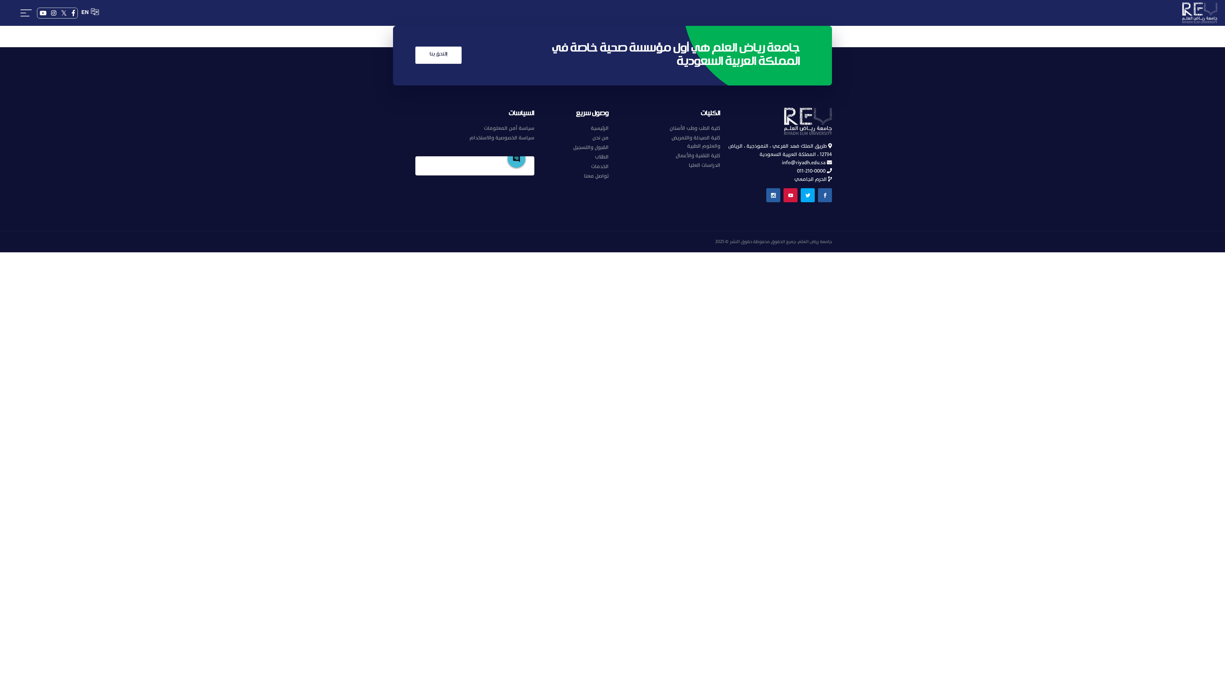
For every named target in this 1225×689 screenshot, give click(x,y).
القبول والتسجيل (591, 147)
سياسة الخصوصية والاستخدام (502, 138)
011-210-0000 (812, 171)
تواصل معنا (596, 176)
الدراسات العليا (704, 165)
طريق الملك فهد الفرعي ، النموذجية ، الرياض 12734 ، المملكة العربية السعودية (780, 150)
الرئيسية (600, 128)
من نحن (600, 138)
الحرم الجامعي (811, 179)
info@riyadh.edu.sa (804, 163)
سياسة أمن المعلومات (509, 128)
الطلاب (602, 157)
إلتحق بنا (438, 54)
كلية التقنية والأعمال (698, 156)
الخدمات (600, 166)
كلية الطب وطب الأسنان (695, 128)
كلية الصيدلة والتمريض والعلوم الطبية (696, 142)
